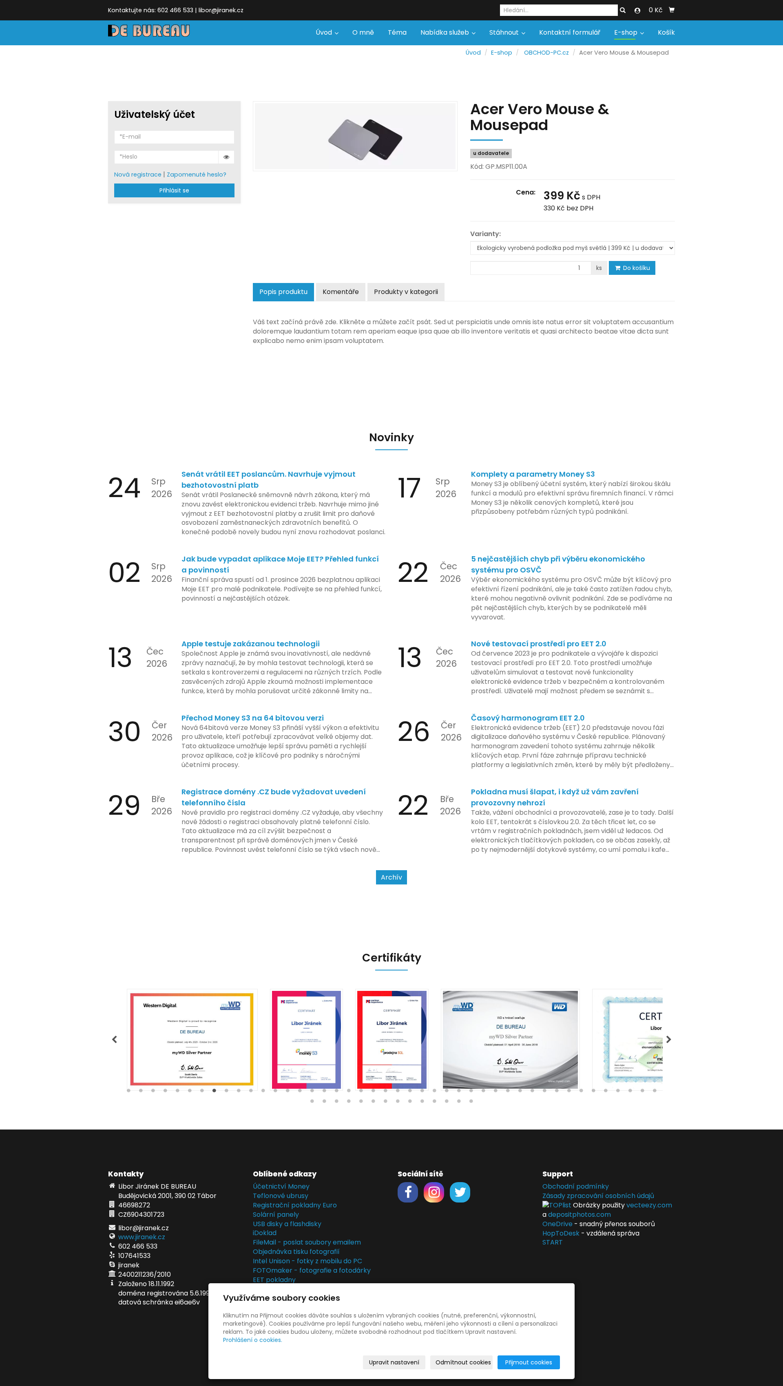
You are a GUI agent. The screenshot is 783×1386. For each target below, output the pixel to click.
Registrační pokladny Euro (295, 1205)
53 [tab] (410, 1103)
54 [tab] (422, 1103)
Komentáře (341, 291)
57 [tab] (459, 1103)
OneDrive (557, 1224)
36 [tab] (557, 1092)
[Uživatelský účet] (637, 10)
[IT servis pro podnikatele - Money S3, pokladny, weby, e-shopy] (149, 30)
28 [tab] (459, 1092)
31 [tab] (495, 1092)
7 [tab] (202, 1092)
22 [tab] (385, 1092)
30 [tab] (483, 1092)
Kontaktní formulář (569, 32)
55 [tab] (434, 1103)
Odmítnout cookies (463, 1362)
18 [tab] (336, 1092)
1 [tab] (128, 1092)
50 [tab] (373, 1103)
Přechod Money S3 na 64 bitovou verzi (252, 718)
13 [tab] (275, 1092)
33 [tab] (520, 1092)
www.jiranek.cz (141, 1237)
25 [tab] (422, 1092)
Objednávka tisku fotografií (296, 1251)
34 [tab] (532, 1092)
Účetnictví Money (281, 1186)
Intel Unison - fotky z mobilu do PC (307, 1261)
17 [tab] (324, 1092)
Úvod (325, 32)
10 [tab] (238, 1092)
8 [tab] (214, 1092)
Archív (391, 877)
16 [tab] (312, 1092)
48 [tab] (349, 1103)
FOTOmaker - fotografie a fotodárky (312, 1270)
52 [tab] (398, 1103)
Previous (114, 1040)
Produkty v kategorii (406, 291)
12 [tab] (263, 1092)
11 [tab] (251, 1092)
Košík (666, 32)
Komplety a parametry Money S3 (533, 474)
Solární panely (276, 1214)
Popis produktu (283, 291)
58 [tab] (471, 1103)
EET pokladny (274, 1279)
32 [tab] (508, 1092)
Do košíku (636, 268)
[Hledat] (622, 10)
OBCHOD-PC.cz (546, 53)
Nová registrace (137, 174)
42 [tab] (630, 1092)
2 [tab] (141, 1092)
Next (669, 1040)
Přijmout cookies (528, 1362)
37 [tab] (569, 1092)
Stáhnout (504, 32)
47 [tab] (336, 1103)
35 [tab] (544, 1092)
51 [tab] (385, 1103)
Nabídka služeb (445, 32)
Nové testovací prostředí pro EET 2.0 (538, 644)
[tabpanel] (391, 1040)
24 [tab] (410, 1092)
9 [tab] (226, 1092)
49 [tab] (361, 1103)
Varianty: (485, 234)
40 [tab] (606, 1092)
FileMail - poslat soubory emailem (307, 1242)
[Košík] (671, 10)
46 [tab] (324, 1103)
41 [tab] (618, 1092)
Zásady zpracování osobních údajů (598, 1195)
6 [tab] (190, 1092)
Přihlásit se (174, 190)
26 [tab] (434, 1092)
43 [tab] (642, 1092)
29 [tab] (471, 1092)
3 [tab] (153, 1092)
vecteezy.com (649, 1205)
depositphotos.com (579, 1214)
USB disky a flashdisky (287, 1224)
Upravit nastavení (394, 1362)
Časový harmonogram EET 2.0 (528, 718)
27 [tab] (446, 1092)
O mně (363, 32)
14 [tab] (287, 1092)
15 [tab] (300, 1092)
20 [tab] (361, 1092)
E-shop (626, 32)
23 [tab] (398, 1092)
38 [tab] (581, 1092)
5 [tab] (177, 1092)
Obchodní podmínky (575, 1186)
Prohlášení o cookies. (252, 1340)
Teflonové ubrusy (280, 1195)
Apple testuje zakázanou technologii (250, 644)
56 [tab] (446, 1103)
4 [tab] (165, 1092)
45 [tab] (312, 1103)
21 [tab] (373, 1092)
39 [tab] (593, 1092)
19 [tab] (349, 1092)
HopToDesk (561, 1233)
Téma (397, 32)
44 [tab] (654, 1092)
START (552, 1242)
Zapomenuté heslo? (196, 174)
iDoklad (264, 1233)
